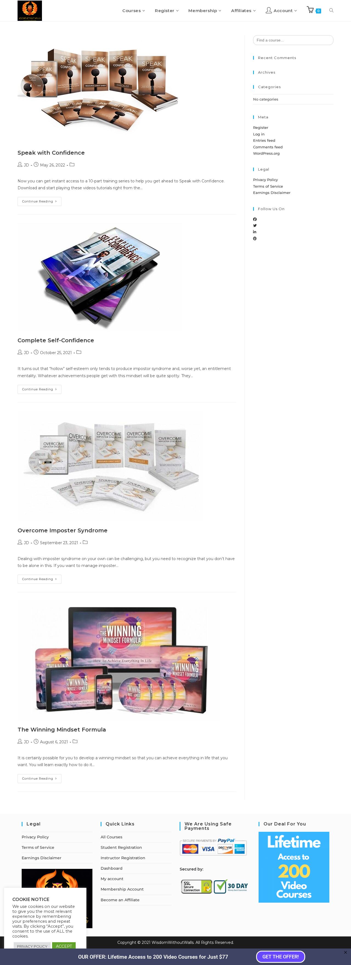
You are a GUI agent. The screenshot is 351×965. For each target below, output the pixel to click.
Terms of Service (268, 186)
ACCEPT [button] (64, 946)
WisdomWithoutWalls (173, 942)
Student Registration (121, 847)
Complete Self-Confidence (56, 340)
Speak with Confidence (51, 152)
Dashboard (112, 868)
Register (260, 127)
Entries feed (264, 140)
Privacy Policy (265, 179)
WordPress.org (266, 153)
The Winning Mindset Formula (62, 729)
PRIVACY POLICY (32, 946)
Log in (259, 134)
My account (112, 878)
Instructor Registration (123, 857)
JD (26, 165)
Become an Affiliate (120, 899)
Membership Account (122, 889)
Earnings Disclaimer (271, 192)
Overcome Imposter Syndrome (62, 530)
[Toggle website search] (331, 11)
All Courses (111, 837)
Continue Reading (41, 200)
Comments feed (268, 147)
